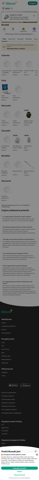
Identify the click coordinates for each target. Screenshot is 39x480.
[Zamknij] (36, 451)
